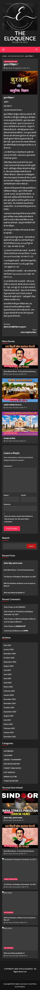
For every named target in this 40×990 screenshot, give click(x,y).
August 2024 (8, 666)
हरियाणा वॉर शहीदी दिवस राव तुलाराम (15, 325)
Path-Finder (9, 68)
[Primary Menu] (4, 49)
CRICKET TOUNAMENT (12, 760)
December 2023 (10, 699)
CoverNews (32, 984)
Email (23, 495)
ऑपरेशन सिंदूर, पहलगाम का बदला (13, 563)
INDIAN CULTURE (10, 777)
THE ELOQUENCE (20, 36)
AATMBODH (20, 607)
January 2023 (9, 732)
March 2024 (8, 687)
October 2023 (9, 707)
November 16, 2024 (19, 887)
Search (5, 538)
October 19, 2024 (18, 922)
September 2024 (10, 662)
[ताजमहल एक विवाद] (20, 423)
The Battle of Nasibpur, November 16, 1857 (20, 577)
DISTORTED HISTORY (10, 61)
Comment (8, 466)
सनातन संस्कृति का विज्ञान (28, 331)
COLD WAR (8, 755)
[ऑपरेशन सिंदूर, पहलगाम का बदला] (20, 803)
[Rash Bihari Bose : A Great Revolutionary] (20, 357)
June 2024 (7, 674)
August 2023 (8, 716)
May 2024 (7, 678)
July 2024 (7, 670)
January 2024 (9, 695)
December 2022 (10, 737)
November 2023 (10, 703)
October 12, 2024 (18, 407)
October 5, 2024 (18, 441)
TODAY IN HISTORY (11, 781)
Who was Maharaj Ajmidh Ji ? (14, 593)
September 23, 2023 (20, 68)
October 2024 (9, 658)
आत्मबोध (25, 631)
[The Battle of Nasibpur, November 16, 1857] (20, 870)
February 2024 (9, 691)
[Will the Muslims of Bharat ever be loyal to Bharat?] (20, 903)
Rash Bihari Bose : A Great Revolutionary (20, 371)
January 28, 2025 (18, 374)
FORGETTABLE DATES (12, 768)
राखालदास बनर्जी (20, 626)
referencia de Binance (12, 631)
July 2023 (7, 720)
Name (6, 495)
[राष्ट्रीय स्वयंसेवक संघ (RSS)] (20, 390)
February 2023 (9, 728)
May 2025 (7, 645)
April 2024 (8, 683)
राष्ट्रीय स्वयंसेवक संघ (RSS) (13, 405)
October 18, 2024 (18, 955)
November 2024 (10, 654)
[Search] (36, 49)
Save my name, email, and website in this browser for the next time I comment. (18, 519)
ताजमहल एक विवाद (9, 438)
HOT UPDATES (9, 772)
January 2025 (9, 649)
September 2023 (10, 712)
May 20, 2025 (17, 820)
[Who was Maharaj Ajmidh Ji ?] (20, 938)
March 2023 (8, 724)
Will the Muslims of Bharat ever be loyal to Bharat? (19, 584)
